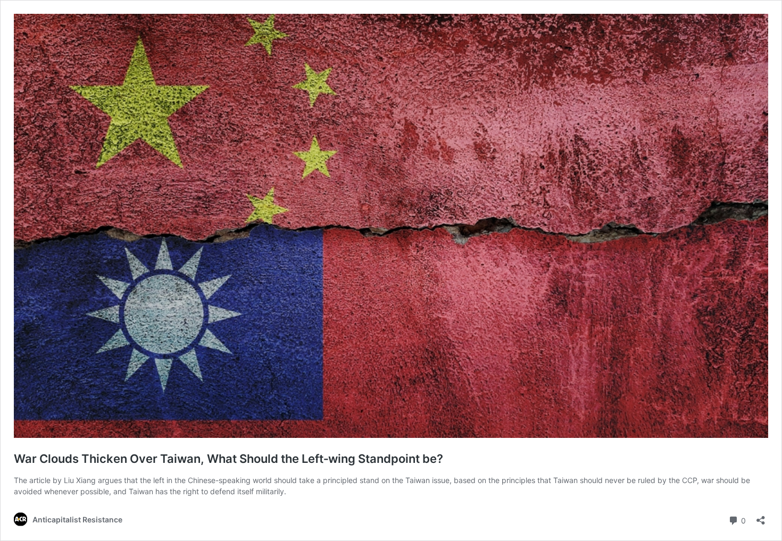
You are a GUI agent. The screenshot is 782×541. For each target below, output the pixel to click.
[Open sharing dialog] (760, 517)
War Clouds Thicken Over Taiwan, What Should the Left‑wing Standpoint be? (228, 459)
